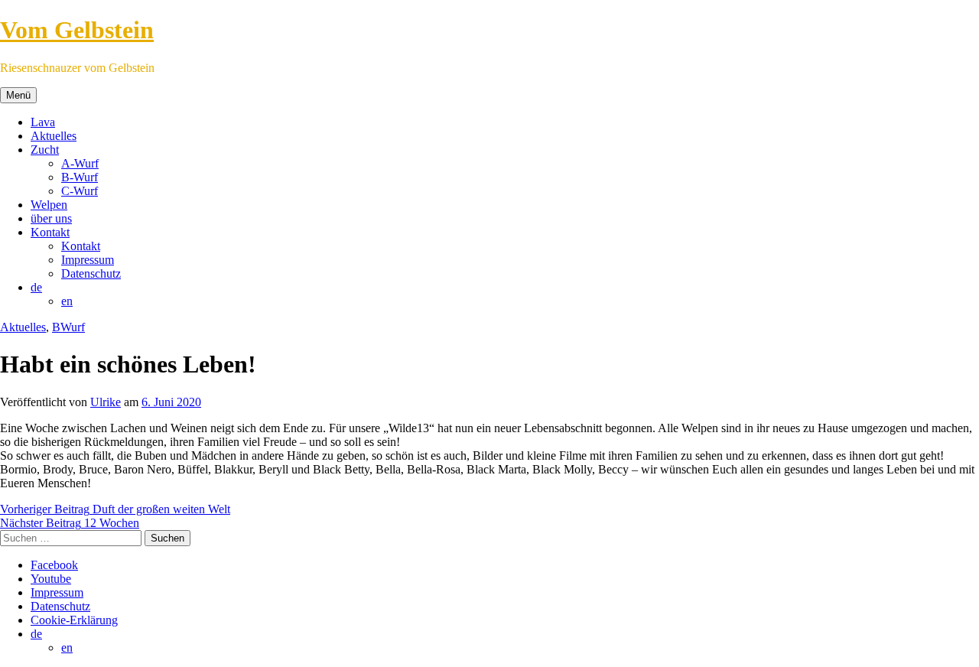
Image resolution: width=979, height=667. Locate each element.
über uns (51, 218)
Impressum (87, 259)
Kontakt (50, 232)
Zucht (45, 149)
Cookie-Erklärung (74, 619)
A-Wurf (80, 163)
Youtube (51, 578)
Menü (18, 95)
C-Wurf (79, 190)
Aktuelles (53, 135)
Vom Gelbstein (77, 30)
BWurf (68, 327)
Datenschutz (91, 273)
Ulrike (105, 401)
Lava (43, 122)
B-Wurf (79, 177)
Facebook (54, 564)
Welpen (49, 204)
